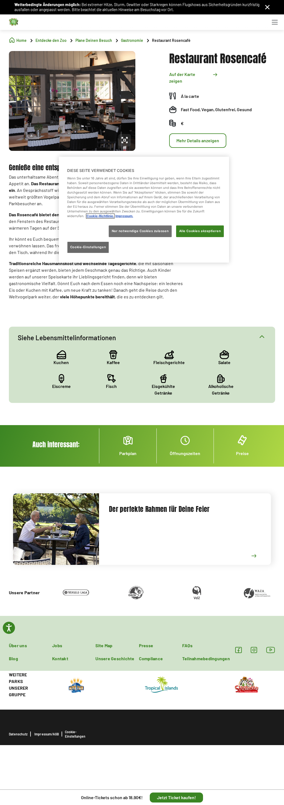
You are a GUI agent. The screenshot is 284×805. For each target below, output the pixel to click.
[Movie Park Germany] (76, 684)
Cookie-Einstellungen (75, 734)
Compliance (151, 658)
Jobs (57, 645)
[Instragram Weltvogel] (254, 650)
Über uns (18, 645)
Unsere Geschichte (114, 658)
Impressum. (124, 216)
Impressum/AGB (46, 734)
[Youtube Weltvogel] (270, 650)
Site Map (103, 645)
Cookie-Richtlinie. (100, 216)
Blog (13, 658)
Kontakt (60, 658)
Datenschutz (18, 734)
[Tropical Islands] (161, 684)
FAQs (187, 645)
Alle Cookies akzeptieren (200, 231)
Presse (146, 645)
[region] (144, 210)
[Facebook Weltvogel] (238, 650)
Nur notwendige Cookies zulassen (140, 231)
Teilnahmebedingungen (206, 658)
